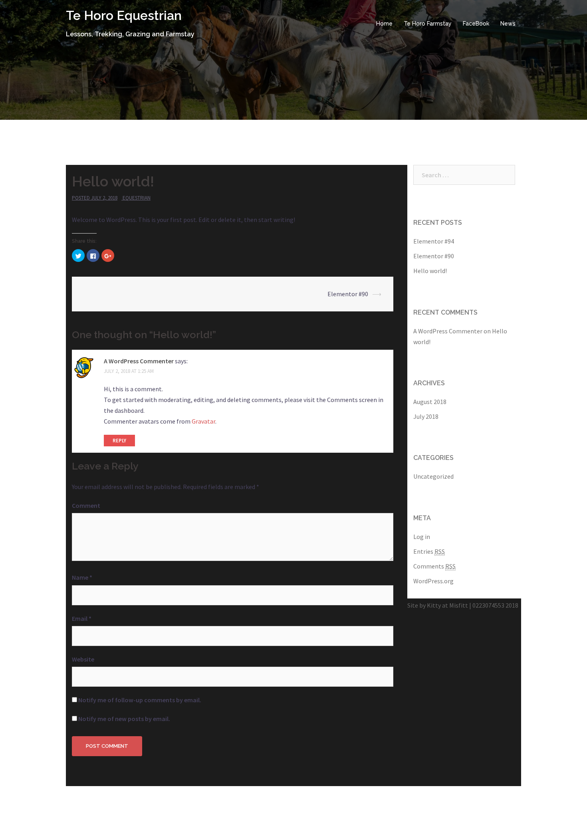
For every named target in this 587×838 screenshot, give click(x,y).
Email (81, 618)
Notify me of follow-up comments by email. (139, 700)
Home (384, 23)
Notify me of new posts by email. (124, 719)
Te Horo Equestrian (124, 15)
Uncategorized (433, 476)
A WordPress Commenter (139, 361)
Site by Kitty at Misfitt (437, 605)
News (508, 23)
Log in (421, 537)
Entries (429, 551)
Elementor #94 (433, 241)
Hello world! (430, 271)
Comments (434, 566)
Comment (86, 505)
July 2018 (425, 416)
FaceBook (476, 23)
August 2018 (429, 402)
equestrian (137, 197)
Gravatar (203, 421)
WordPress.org (433, 581)
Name (82, 577)
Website (83, 659)
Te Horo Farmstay (428, 23)
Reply (119, 440)
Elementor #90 (347, 294)
